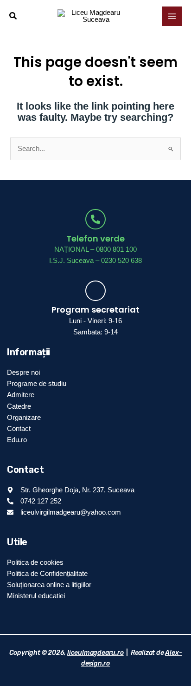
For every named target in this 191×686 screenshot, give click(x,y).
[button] (13, 16)
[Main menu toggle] (172, 16)
